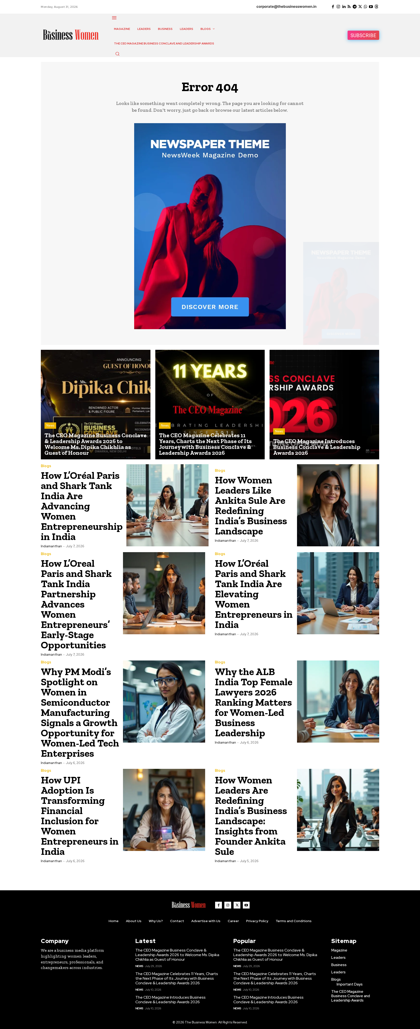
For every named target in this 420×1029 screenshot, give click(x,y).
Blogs (46, 466)
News (50, 425)
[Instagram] (338, 6)
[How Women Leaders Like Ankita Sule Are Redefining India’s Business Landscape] (338, 505)
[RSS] (349, 6)
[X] (360, 6)
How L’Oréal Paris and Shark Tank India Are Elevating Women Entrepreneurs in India (254, 594)
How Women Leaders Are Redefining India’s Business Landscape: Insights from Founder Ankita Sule (251, 816)
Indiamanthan (51, 546)
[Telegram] (354, 6)
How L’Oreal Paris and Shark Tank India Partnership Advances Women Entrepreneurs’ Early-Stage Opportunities (76, 604)
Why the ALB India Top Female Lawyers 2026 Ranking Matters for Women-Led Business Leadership (253, 702)
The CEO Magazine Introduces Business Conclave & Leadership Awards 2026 (170, 999)
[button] (117, 53)
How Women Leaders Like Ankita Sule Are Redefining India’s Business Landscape (251, 505)
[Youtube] (371, 6)
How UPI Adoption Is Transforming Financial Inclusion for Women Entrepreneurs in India (80, 816)
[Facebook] (332, 6)
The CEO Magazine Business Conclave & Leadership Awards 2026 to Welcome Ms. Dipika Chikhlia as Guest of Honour (177, 955)
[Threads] (376, 6)
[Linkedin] (343, 6)
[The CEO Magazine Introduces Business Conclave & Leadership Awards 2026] (324, 404)
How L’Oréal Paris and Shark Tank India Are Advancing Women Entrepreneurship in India (82, 506)
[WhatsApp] (365, 6)
